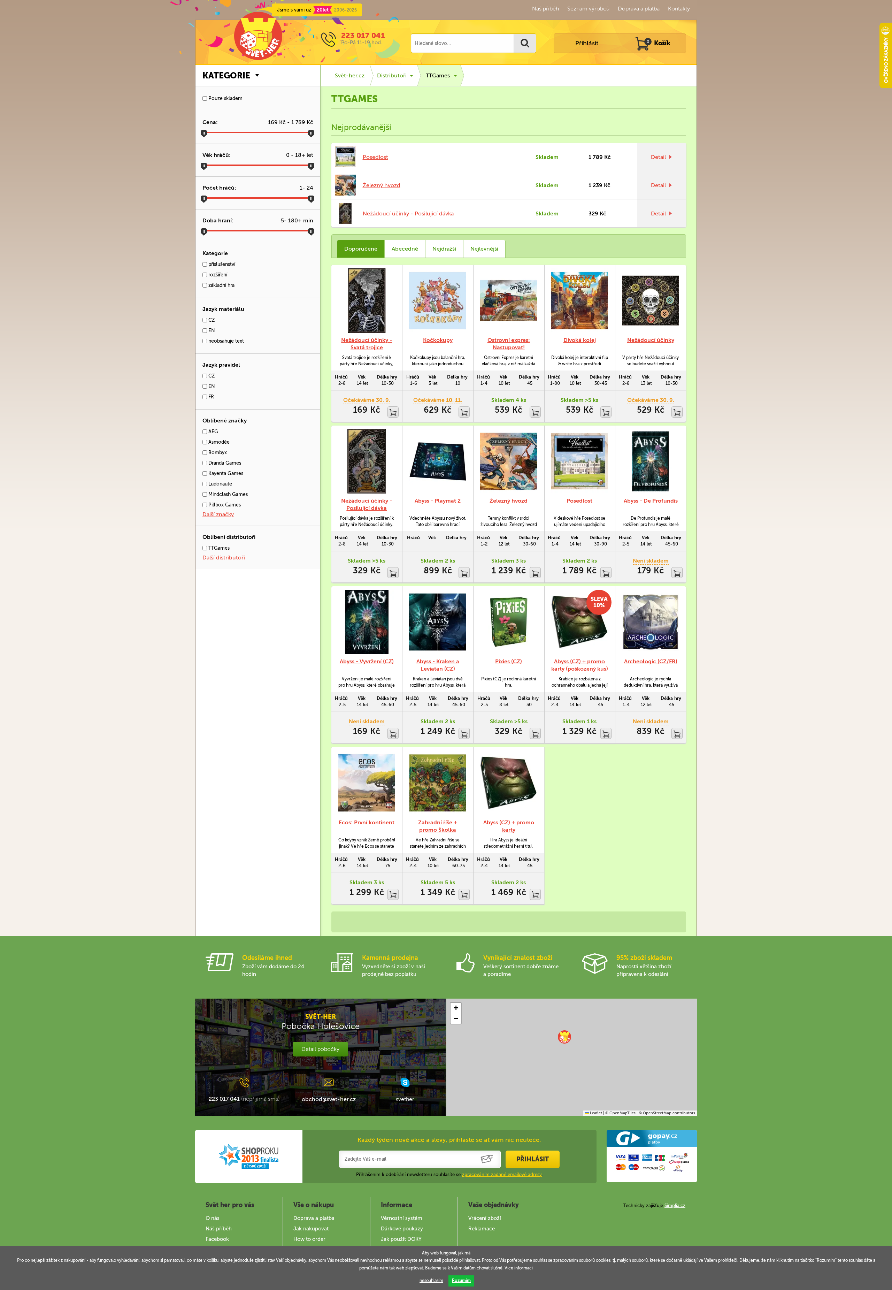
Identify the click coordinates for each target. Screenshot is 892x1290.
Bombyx (217, 453)
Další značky (218, 514)
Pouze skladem (225, 98)
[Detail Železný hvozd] (508, 461)
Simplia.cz (674, 1205)
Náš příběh (545, 8)
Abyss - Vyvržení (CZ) (367, 661)
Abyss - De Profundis (651, 500)
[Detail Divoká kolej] (579, 300)
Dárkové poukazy (402, 1229)
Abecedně (405, 248)
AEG (212, 432)
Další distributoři (223, 557)
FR (210, 397)
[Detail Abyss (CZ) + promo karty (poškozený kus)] (579, 622)
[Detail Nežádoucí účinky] (650, 300)
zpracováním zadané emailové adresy (502, 1174)
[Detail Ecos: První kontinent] (366, 782)
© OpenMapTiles (620, 1113)
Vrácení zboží (484, 1218)
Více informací (519, 1268)
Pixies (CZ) (508, 661)
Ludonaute (219, 484)
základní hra (220, 285)
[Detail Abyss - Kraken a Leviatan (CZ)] (437, 622)
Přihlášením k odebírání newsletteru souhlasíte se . (449, 1174)
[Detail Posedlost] (579, 461)
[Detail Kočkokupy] (437, 300)
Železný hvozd (381, 185)
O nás (213, 1218)
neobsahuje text (225, 341)
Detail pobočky (320, 1049)
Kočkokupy (438, 340)
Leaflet (595, 1113)
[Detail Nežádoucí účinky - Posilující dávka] (366, 461)
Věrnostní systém (401, 1218)
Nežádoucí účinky (650, 340)
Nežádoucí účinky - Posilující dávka (408, 213)
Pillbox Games (224, 505)
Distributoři (392, 75)
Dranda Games (224, 463)
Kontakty (679, 8)
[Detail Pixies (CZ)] (508, 622)
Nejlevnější (484, 248)
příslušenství (221, 264)
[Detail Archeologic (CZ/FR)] (650, 622)
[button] (564, 1037)
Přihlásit (586, 43)
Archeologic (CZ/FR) (650, 661)
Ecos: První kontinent (366, 822)
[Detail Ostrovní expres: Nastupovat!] (508, 300)
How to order (309, 1239)
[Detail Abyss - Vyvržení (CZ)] (366, 622)
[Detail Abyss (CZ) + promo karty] (508, 782)
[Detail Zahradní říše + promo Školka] (437, 782)
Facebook (217, 1239)
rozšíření (217, 275)
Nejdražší (444, 248)
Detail (658, 157)
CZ (211, 320)
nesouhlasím (431, 1280)
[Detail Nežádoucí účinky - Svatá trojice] (366, 300)
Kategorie (226, 75)
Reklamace (481, 1229)
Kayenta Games (225, 473)
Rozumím (461, 1280)
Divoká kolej (579, 340)
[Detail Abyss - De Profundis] (650, 461)
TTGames (218, 548)
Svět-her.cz (349, 75)
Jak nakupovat (311, 1229)
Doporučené (360, 248)
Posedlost (375, 157)
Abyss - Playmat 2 (438, 500)
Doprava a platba (639, 8)
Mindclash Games (227, 494)
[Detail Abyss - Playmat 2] (437, 461)
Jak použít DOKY (401, 1239)
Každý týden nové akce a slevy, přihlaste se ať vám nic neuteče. (449, 1140)
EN (211, 331)
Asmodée (218, 442)
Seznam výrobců (588, 8)
